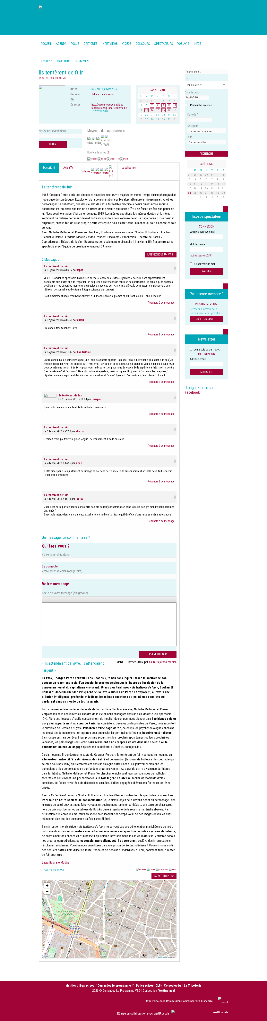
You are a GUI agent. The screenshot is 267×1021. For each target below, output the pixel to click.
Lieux (187, 78)
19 (201, 188)
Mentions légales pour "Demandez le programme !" (99, 985)
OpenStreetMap (162, 957)
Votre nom (56, 554)
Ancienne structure (55, 61)
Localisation (128, 167)
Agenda (61, 44)
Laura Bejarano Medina (163, 662)
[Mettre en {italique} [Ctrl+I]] (50, 599)
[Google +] (113, 159)
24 (189, 193)
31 (212, 174)
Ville (189, 137)
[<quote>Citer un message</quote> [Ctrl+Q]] (61, 599)
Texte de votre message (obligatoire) (65, 593)
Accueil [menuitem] (46, 44)
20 (206, 188)
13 (206, 183)
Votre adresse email (62, 571)
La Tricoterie (193, 985)
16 (223, 183)
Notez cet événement (52, 131)
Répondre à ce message (161, 302)
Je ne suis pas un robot (206, 349)
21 (212, 188)
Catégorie (192, 125)
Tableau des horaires (103, 94)
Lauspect (96, 399)
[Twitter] (102, 159)
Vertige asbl (166, 990)
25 (195, 193)
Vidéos (126, 44)
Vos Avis (183, 44)
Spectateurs (163, 44)
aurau (80, 320)
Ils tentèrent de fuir (56, 266)
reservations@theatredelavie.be (109, 107)
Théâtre (43, 77)
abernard (81, 431)
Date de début (192, 92)
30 (206, 174)
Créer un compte (206, 318)
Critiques (90, 44)
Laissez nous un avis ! (160, 254)
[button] (109, 915)
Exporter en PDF (164, 875)
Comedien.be (173, 985)
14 (212, 183)
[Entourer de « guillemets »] (67, 599)
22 (217, 188)
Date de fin (193, 114)
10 (189, 183)
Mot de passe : (198, 244)
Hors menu (82, 61)
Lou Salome (84, 352)
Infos (197, 44)
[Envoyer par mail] (124, 159)
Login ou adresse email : (203, 231)
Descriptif (49, 167)
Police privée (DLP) (149, 985)
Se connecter (50, 566)
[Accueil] (55, 17)
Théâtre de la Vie (57, 77)
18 (195, 188)
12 (201, 183)
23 (223, 188)
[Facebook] (92, 159)
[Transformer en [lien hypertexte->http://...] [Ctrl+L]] (56, 599)
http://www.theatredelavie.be (107, 104)
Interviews (110, 44)
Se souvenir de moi (204, 263)
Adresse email (198, 359)
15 (217, 183)
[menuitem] (61, 41)
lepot (80, 270)
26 (201, 193)
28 (195, 174)
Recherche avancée (201, 105)
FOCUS (75, 44)
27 (189, 174)
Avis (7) (68, 167)
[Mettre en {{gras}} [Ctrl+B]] (44, 599)
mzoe (79, 463)
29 (201, 174)
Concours (143, 44)
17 (189, 188)
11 (195, 183)
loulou (79, 498)
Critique (86, 171)
